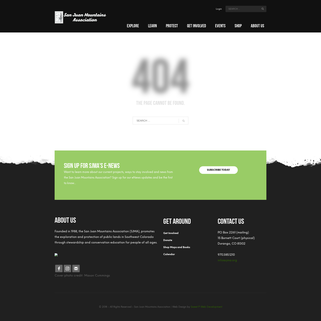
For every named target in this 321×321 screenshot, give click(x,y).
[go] (263, 8)
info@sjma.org (227, 260)
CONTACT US (231, 220)
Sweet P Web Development (206, 306)
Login (219, 9)
